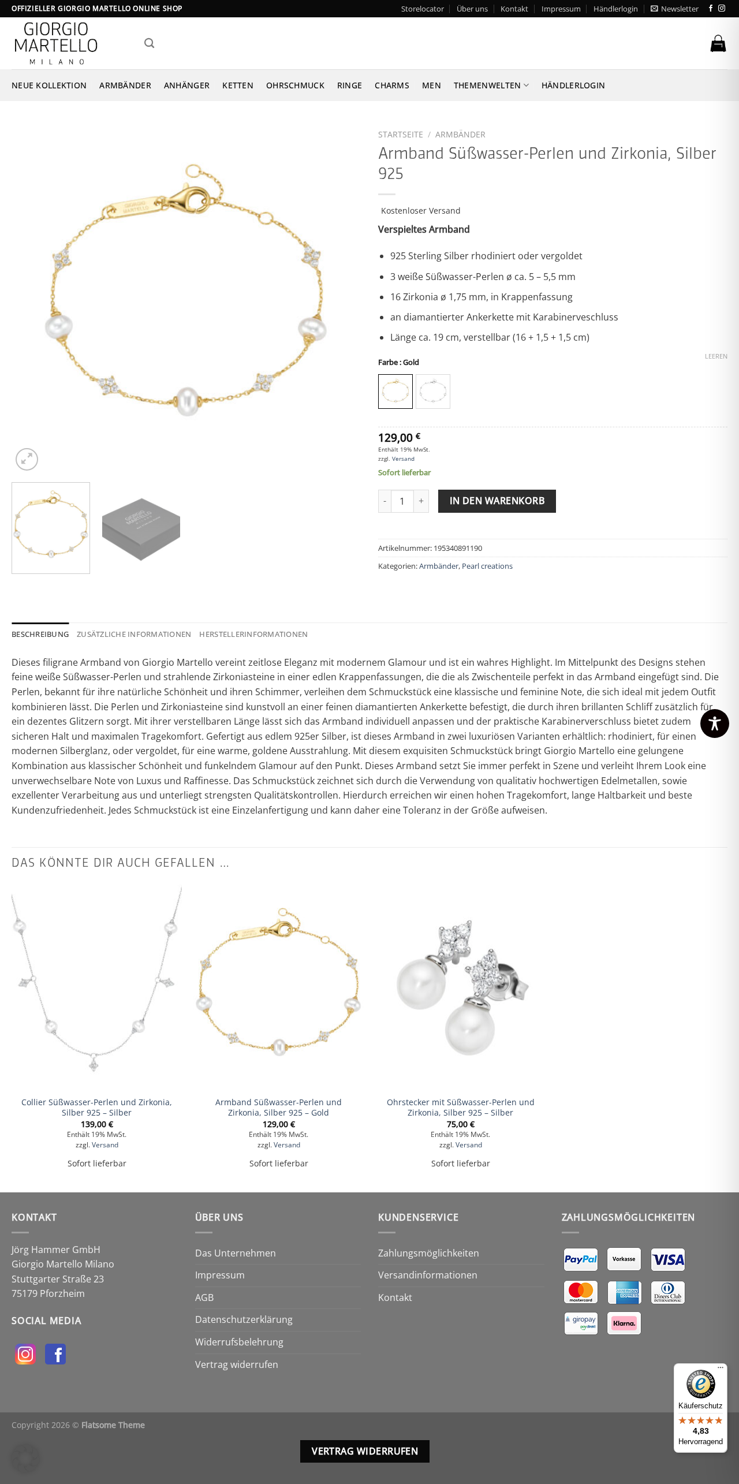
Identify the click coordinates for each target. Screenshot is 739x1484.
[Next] (339, 299)
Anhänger (187, 85)
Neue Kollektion (49, 85)
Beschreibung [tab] (40, 634)
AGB (204, 1297)
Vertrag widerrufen (236, 1364)
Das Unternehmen (235, 1253)
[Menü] (720, 1370)
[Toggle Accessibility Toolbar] (714, 723)
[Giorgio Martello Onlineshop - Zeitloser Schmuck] (69, 43)
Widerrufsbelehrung (239, 1342)
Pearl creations (487, 566)
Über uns (472, 8)
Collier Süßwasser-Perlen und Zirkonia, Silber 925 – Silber (96, 1107)
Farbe (398, 363)
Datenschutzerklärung (244, 1319)
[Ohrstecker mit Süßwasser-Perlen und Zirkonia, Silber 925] (460, 987)
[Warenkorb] (718, 43)
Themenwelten (487, 85)
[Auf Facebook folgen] (710, 9)
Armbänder (125, 85)
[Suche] (149, 43)
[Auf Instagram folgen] (721, 9)
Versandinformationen (427, 1275)
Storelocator (422, 8)
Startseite (400, 134)
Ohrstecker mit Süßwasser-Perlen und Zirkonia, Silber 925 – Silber (461, 1107)
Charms (392, 85)
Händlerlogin (616, 8)
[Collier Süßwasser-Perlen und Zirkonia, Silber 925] (97, 987)
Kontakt (514, 8)
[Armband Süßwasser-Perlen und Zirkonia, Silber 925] (278, 987)
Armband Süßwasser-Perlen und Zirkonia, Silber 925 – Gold (278, 1107)
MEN (431, 85)
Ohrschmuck (295, 85)
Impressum (561, 8)
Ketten (237, 85)
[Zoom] (27, 459)
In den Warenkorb (497, 500)
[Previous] (33, 299)
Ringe (349, 85)
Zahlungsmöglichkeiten (428, 1253)
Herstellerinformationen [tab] (253, 634)
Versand (403, 458)
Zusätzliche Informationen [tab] (134, 634)
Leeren (716, 356)
